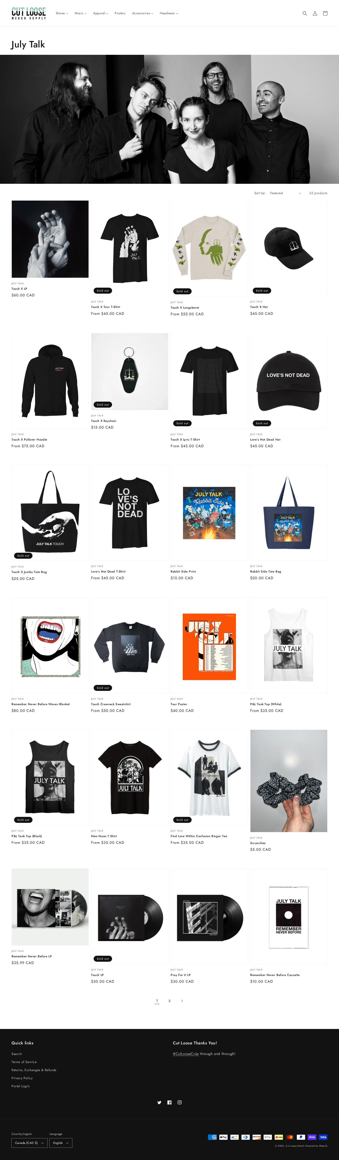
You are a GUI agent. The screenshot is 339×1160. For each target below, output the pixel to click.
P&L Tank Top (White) (266, 704)
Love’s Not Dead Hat (265, 440)
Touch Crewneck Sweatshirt (111, 704)
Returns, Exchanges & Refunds (34, 1070)
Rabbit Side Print (183, 572)
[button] (305, 13)
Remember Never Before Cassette (275, 975)
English (58, 1143)
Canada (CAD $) (26, 1143)
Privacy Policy (22, 1078)
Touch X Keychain (103, 421)
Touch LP (97, 975)
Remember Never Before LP (32, 956)
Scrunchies (258, 843)
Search (17, 1054)
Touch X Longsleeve (185, 308)
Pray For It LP (181, 975)
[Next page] (182, 1001)
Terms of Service (24, 1062)
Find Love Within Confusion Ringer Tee (199, 836)
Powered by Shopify (316, 1146)
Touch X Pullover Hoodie (29, 440)
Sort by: (260, 193)
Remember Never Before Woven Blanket (41, 704)
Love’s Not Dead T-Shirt (108, 572)
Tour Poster (179, 704)
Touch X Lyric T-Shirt (185, 440)
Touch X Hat (259, 307)
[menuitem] (62, 13)
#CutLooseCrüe (186, 1053)
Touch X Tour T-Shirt (105, 307)
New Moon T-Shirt (104, 836)
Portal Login (21, 1086)
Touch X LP (19, 289)
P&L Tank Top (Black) (27, 836)
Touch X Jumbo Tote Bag (29, 572)
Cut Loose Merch (295, 1146)
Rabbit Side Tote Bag (265, 572)
